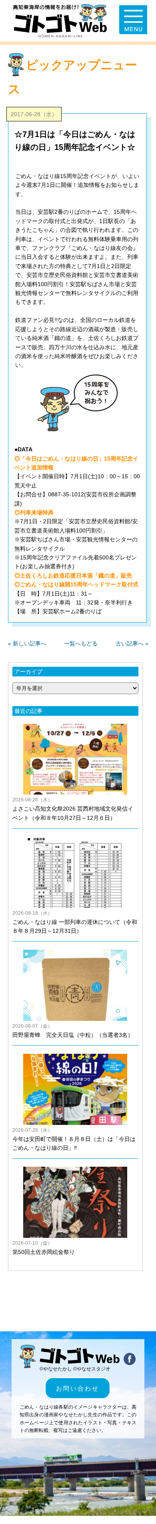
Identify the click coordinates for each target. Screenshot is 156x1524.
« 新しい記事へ (27, 643)
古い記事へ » (132, 643)
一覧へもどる (81, 643)
